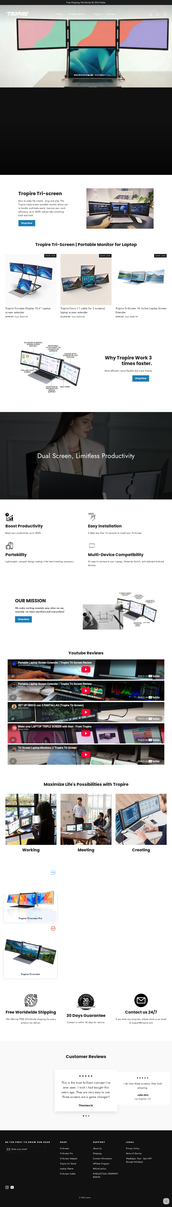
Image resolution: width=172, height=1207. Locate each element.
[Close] (131, 571)
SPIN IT (118, 619)
